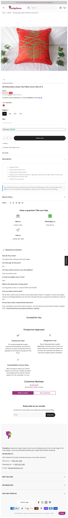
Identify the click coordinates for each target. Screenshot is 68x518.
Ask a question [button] (45, 393)
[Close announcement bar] (65, 2)
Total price (6, 129)
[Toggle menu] (3, 7)
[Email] (22, 203)
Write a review (23, 393)
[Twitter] (13, 203)
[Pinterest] (16, 203)
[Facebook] (10, 203)
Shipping (10, 94)
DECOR (9, 13)
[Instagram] (46, 502)
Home (3, 13)
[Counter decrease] (4, 138)
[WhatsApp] (19, 203)
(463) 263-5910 (19, 464)
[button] (41, 8)
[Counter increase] (10, 138)
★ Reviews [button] (66, 260)
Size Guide (5, 152)
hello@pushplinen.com (15, 468)
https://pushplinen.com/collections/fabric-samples (22, 308)
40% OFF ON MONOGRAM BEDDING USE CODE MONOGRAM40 (34, 2)
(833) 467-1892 (17, 461)
